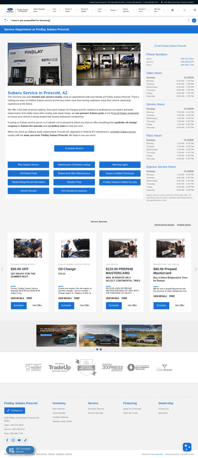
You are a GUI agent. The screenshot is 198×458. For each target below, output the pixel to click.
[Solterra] (99, 336)
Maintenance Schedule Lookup (74, 164)
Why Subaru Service (28, 164)
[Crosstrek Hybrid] (142, 336)
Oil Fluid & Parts (28, 173)
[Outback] (56, 336)
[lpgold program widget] (33, 367)
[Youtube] (19, 440)
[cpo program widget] (86, 367)
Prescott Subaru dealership (125, 113)
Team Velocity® (157, 454)
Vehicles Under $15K (62, 421)
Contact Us (16, 410)
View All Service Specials (164, 225)
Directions (163, 413)
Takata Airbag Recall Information (28, 182)
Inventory (59, 403)
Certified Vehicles (60, 417)
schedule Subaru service (123, 132)
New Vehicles (59, 409)
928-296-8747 (187, 62)
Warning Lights (120, 164)
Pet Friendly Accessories (74, 191)
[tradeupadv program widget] (60, 367)
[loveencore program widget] (165, 367)
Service (93, 403)
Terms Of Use (41, 454)
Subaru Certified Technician (120, 173)
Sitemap (51, 454)
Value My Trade (130, 413)
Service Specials (95, 413)
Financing (130, 403)
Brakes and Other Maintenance (74, 173)
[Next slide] (101, 349)
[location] (161, 2)
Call (171, 46)
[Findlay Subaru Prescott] (17, 10)
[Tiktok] (25, 440)
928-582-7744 (187, 65)
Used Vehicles (59, 413)
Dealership (166, 403)
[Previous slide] (97, 349)
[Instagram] (13, 440)
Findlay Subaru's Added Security (120, 182)
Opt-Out (69, 454)
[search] (195, 10)
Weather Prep (74, 182)
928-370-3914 (187, 59)
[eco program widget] (138, 367)
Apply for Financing (132, 409)
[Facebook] (7, 440)
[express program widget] (112, 367)
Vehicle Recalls (28, 191)
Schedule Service (74, 148)
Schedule (19, 305)
